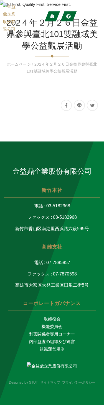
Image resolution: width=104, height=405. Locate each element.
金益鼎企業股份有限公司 (52, 171)
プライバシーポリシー (78, 382)
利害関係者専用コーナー (52, 334)
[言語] (68, 16)
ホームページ (19, 64)
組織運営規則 (52, 349)
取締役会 (52, 319)
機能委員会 (52, 326)
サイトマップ (50, 382)
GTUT (33, 382)
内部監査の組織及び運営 (52, 341)
